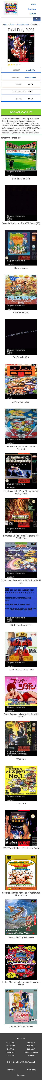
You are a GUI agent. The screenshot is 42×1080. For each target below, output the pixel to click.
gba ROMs (10, 1043)
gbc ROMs (31, 1043)
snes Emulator (30, 77)
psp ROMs (10, 1056)
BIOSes (33, 14)
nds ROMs (10, 1049)
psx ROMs (31, 1049)
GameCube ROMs (31, 1052)
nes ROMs (31, 1046)
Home (5, 25)
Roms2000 (16, 1062)
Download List (22, 112)
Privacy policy (31, 1070)
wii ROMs (31, 1056)
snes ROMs (30, 70)
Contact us (21, 1075)
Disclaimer (10, 1070)
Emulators (32, 9)
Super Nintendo (23, 25)
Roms (12, 25)
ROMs (33, 4)
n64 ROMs (10, 1052)
